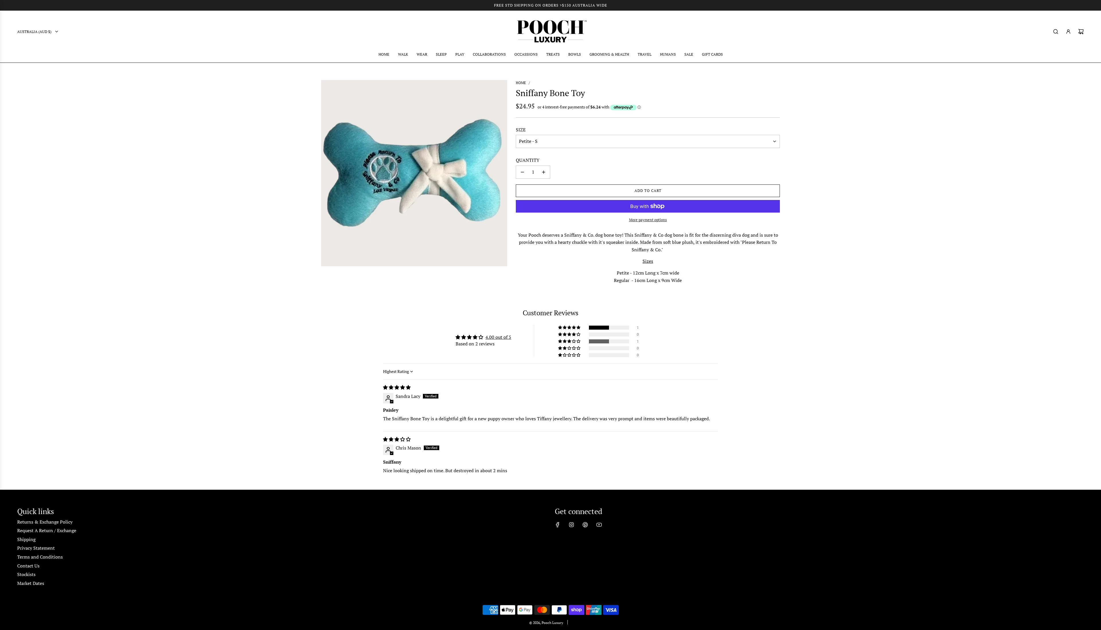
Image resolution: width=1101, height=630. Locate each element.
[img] (397, 387)
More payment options (648, 219)
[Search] (1055, 31)
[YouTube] (599, 524)
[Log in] (1068, 31)
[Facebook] (557, 524)
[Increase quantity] (543, 172)
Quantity (527, 160)
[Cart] (1081, 31)
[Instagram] (571, 524)
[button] (569, 328)
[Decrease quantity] (522, 172)
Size (521, 130)
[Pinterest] (585, 524)
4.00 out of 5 (498, 337)
